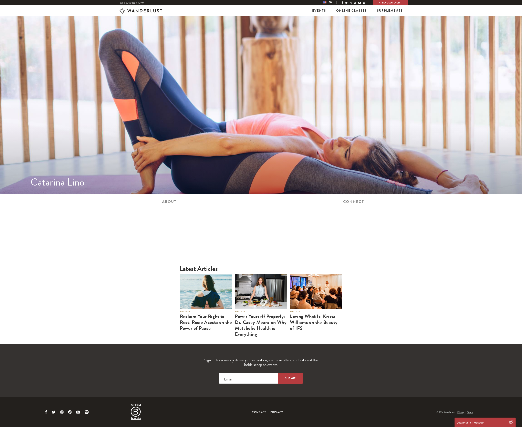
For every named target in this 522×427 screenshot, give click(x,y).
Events (319, 10)
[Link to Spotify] (87, 412)
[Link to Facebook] (46, 412)
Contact (259, 412)
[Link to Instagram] (62, 412)
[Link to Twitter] (54, 412)
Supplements (390, 10)
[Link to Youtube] (78, 412)
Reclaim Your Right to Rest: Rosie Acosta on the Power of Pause (206, 322)
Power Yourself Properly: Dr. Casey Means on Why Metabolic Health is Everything (261, 325)
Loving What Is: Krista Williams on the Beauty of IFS (314, 322)
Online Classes (351, 10)
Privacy (276, 412)
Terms (470, 412)
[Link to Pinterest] (70, 412)
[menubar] (332, 2)
